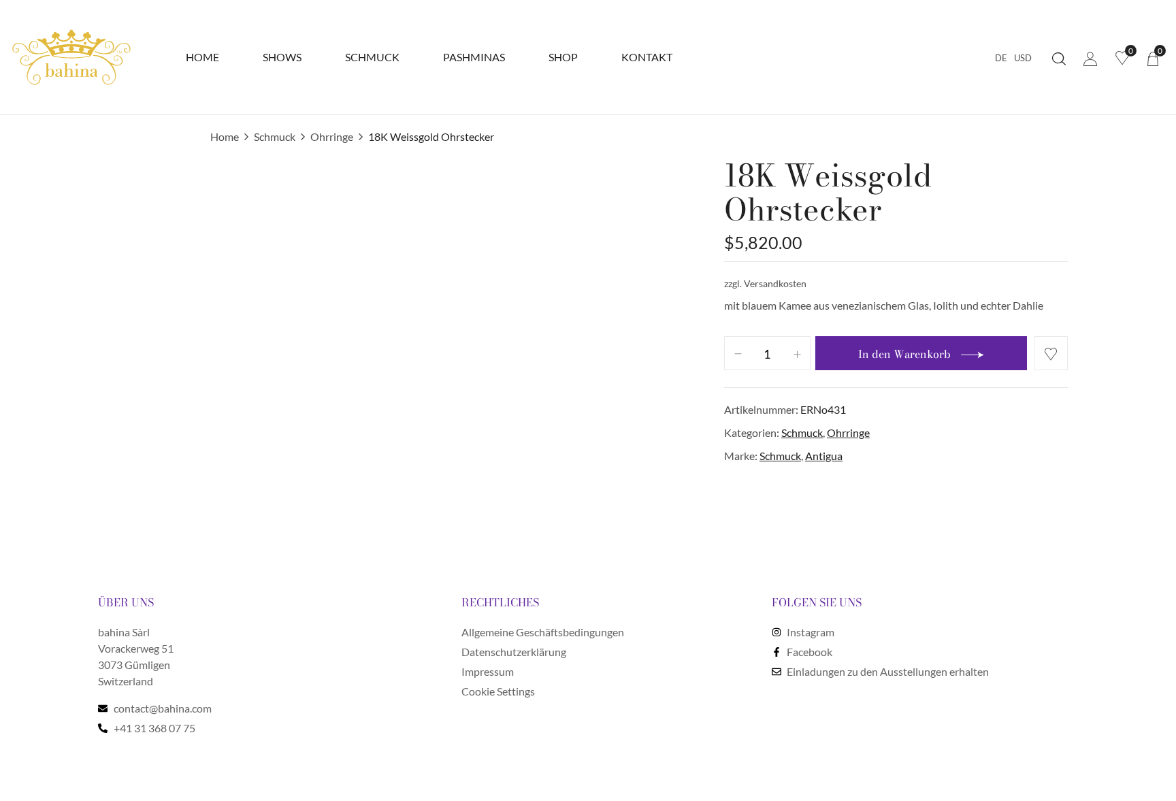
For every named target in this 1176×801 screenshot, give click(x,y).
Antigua (824, 455)
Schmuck (274, 136)
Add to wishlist (1051, 353)
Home (224, 136)
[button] (1153, 57)
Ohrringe (331, 136)
